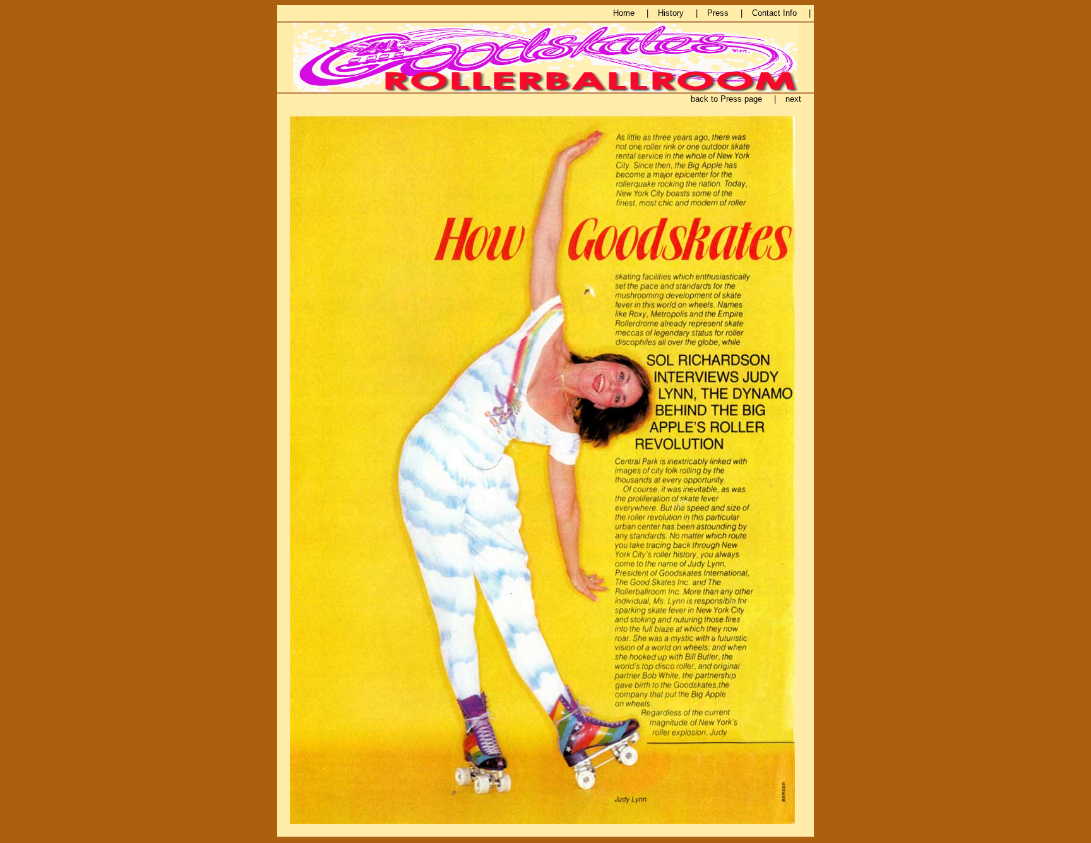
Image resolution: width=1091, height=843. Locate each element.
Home (624, 13)
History (671, 13)
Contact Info (774, 13)
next (793, 99)
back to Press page (726, 99)
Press (718, 13)
